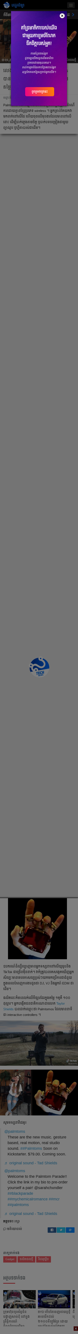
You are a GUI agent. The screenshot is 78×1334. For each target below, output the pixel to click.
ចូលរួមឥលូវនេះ (40, 91)
